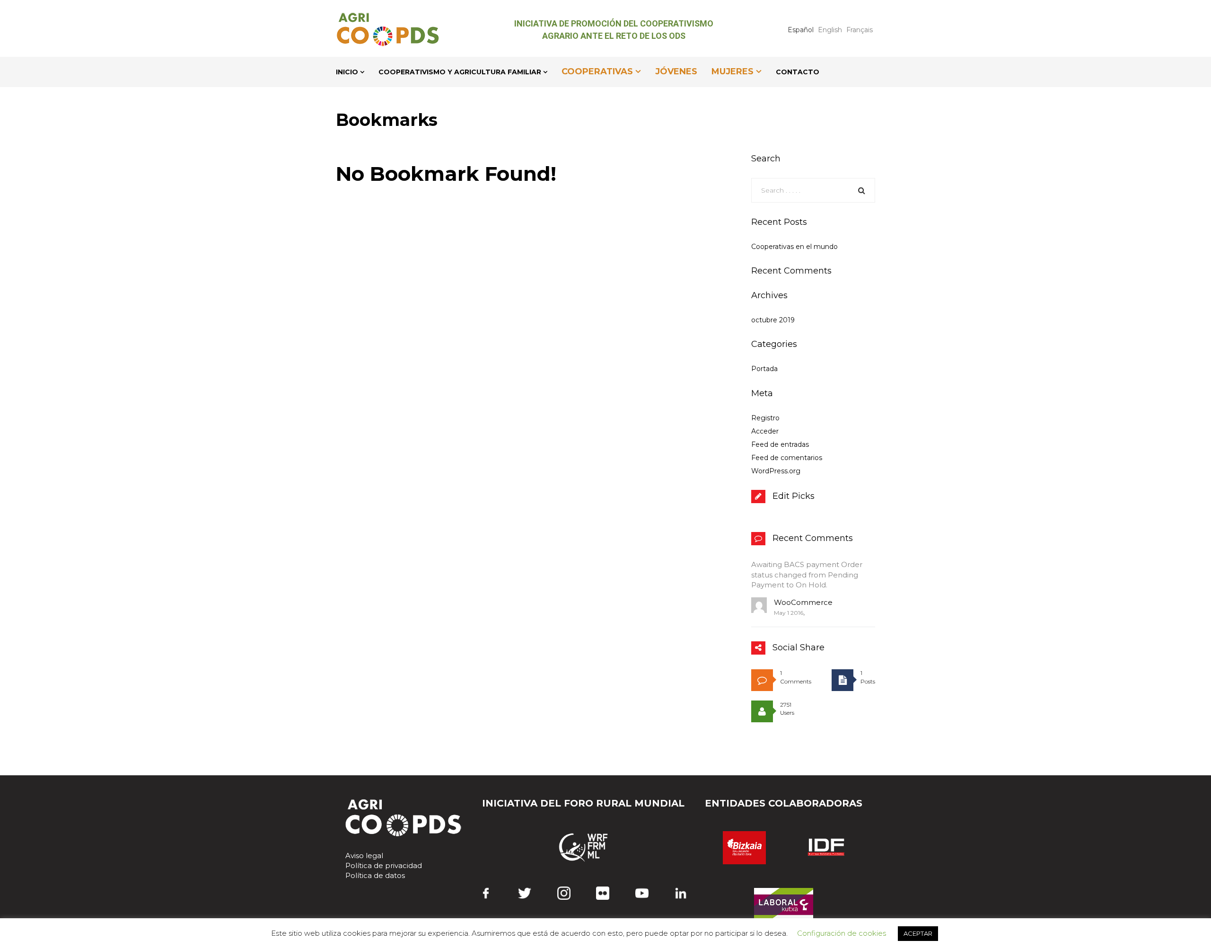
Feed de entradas (780, 444)
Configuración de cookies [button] (841, 933)
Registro (765, 418)
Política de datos (375, 875)
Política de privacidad (383, 865)
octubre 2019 (773, 320)
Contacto (797, 72)
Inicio (347, 72)
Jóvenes (676, 71)
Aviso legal (364, 855)
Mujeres (732, 71)
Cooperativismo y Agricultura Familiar (459, 72)
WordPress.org (775, 471)
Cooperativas (597, 71)
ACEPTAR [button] (918, 933)
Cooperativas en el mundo (794, 246)
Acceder (765, 431)
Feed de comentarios (786, 457)
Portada (764, 368)
